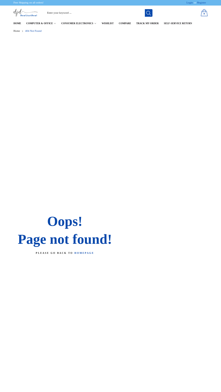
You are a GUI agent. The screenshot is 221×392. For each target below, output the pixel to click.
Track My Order (147, 23)
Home (17, 23)
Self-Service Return (178, 23)
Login (189, 2)
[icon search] (148, 13)
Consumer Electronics (77, 23)
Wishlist (108, 23)
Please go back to (65, 253)
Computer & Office (39, 23)
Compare (125, 23)
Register (200, 2)
